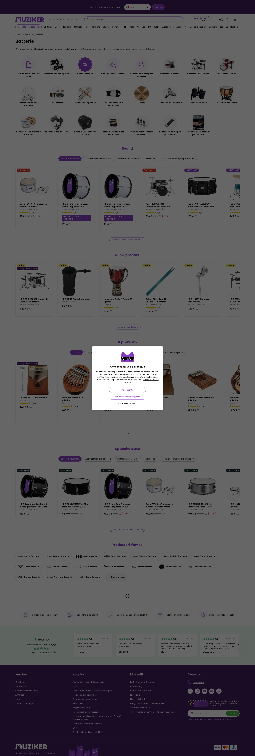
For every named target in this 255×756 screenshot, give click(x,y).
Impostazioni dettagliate (127, 396)
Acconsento (127, 390)
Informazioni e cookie (127, 403)
